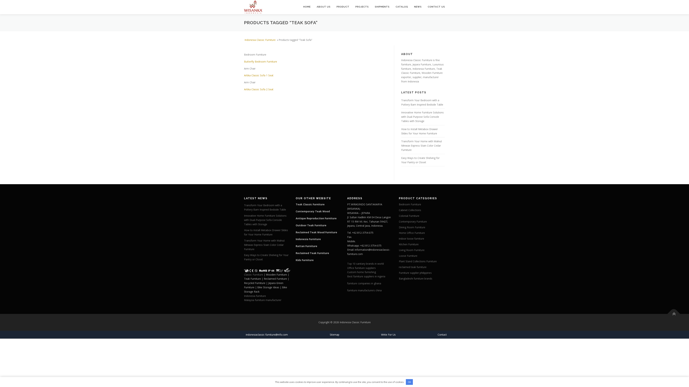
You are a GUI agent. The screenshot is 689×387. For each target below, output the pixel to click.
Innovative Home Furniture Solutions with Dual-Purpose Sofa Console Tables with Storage (422, 117)
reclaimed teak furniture (412, 267)
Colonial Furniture (409, 216)
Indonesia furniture (255, 296)
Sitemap (334, 334)
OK (409, 382)
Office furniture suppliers (361, 268)
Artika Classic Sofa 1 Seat (258, 75)
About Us (324, 6)
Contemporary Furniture (413, 221)
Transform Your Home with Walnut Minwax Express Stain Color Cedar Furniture (421, 146)
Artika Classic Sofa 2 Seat (258, 89)
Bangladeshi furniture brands (415, 278)
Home (307, 6)
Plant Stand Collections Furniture (418, 261)
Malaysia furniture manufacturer (262, 300)
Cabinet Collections (410, 210)
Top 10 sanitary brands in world (365, 263)
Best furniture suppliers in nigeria (366, 276)
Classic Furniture (253, 274)
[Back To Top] (673, 314)
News (418, 6)
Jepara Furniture (422, 64)
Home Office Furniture (412, 233)
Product (343, 6)
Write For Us (388, 334)
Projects (362, 6)
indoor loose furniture (411, 238)
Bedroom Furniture (410, 204)
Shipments (382, 6)
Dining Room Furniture (412, 227)
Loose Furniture (408, 255)
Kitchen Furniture (409, 244)
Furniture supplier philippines (415, 272)
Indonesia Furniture (424, 68)
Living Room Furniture (412, 250)
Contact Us (436, 6)
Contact (442, 334)
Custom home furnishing (361, 272)
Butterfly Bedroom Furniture (260, 61)
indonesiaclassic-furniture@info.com (267, 334)
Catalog (402, 6)
